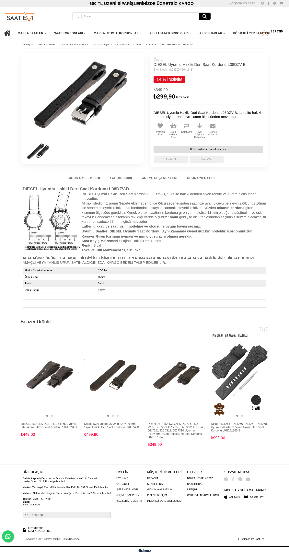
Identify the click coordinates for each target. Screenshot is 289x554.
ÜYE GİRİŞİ (122, 484)
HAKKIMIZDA (194, 484)
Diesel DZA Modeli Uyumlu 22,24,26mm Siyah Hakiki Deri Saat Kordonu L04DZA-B (111, 425)
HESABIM (152, 478)
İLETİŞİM (192, 489)
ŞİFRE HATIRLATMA (127, 489)
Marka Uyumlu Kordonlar (116, 33)
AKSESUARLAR (210, 33)
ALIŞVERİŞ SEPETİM (127, 495)
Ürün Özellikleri (84, 178)
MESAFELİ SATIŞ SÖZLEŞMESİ (164, 501)
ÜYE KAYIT (122, 478)
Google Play (256, 497)
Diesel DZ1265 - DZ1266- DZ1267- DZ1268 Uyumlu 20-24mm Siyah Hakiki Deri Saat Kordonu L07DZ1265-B (239, 427)
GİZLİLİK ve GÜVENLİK (159, 489)
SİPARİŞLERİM (155, 484)
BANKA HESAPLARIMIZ (200, 478)
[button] (47, 416)
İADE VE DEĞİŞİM (157, 495)
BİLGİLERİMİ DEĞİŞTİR (129, 501)
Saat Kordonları (68, 33)
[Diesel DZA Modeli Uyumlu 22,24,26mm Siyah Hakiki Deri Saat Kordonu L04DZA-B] (113, 375)
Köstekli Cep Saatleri (251, 33)
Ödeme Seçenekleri (159, 178)
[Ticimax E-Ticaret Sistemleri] (145, 551)
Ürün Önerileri (200, 178)
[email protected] (31, 504)
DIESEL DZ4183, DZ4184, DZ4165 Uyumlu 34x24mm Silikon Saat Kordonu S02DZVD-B (49, 425)
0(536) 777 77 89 (244, 3)
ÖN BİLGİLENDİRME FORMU (203, 495)
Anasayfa (9, 33)
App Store (234, 497)
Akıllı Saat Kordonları (169, 33)
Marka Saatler (30, 33)
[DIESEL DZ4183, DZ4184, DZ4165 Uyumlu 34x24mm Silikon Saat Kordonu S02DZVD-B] (49, 375)
